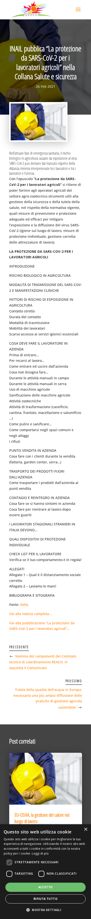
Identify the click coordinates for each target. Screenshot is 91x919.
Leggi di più (40, 853)
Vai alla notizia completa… (30, 613)
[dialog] (45, 871)
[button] (45, 910)
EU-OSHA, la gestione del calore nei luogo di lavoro (42, 818)
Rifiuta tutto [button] (45, 899)
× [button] (85, 829)
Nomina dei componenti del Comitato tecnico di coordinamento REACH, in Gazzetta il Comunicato (42, 662)
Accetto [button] (45, 887)
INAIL (24, 604)
